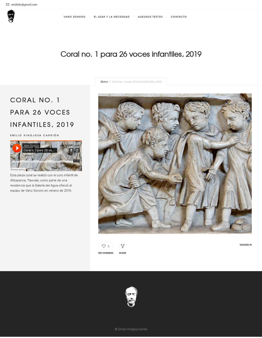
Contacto (179, 16)
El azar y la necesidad (112, 16)
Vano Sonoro (75, 16)
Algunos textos (150, 16)
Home (104, 81)
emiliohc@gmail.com (24, 4)
